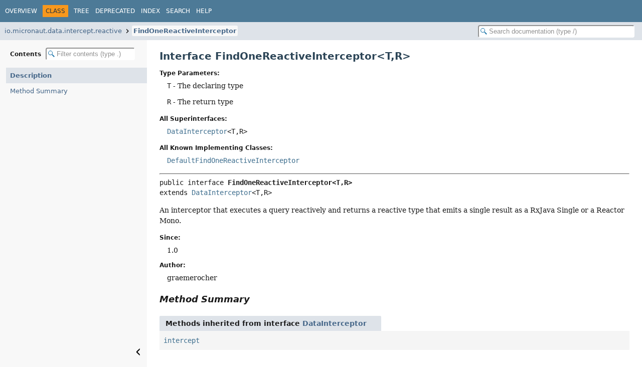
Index (150, 11)
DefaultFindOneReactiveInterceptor (233, 160)
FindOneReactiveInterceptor (184, 31)
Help (204, 11)
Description (31, 75)
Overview (21, 11)
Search (178, 11)
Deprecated (115, 11)
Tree (81, 11)
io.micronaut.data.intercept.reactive (63, 31)
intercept (182, 340)
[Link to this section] (257, 299)
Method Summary (39, 91)
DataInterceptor (197, 131)
